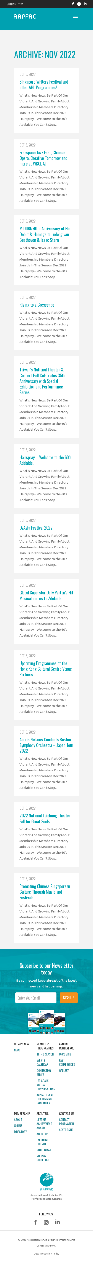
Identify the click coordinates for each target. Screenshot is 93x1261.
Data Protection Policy (46, 1253)
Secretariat (44, 1150)
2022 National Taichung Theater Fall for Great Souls (44, 818)
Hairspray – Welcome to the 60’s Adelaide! (45, 460)
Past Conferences (67, 1062)
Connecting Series (44, 1072)
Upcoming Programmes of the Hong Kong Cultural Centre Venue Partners (45, 669)
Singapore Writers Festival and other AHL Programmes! (43, 84)
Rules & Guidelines (43, 1158)
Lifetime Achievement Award (44, 1123)
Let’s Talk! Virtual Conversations (46, 1084)
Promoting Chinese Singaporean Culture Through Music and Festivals (44, 892)
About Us (42, 1133)
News (17, 1050)
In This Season (45, 1054)
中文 (20, 4)
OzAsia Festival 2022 (36, 527)
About (18, 1119)
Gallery (64, 1070)
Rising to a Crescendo (36, 304)
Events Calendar (42, 1062)
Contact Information (66, 1121)
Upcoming (65, 1054)
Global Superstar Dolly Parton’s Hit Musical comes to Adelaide (46, 595)
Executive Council (42, 1141)
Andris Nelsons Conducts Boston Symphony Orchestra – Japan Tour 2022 (46, 745)
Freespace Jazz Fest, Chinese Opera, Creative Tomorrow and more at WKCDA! (43, 158)
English (11, 4)
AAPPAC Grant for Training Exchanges (45, 1098)
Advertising (66, 1129)
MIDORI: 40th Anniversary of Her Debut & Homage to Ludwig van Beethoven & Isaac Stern (45, 234)
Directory (20, 1131)
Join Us (18, 1125)
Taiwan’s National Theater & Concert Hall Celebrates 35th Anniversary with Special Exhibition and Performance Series (42, 380)
